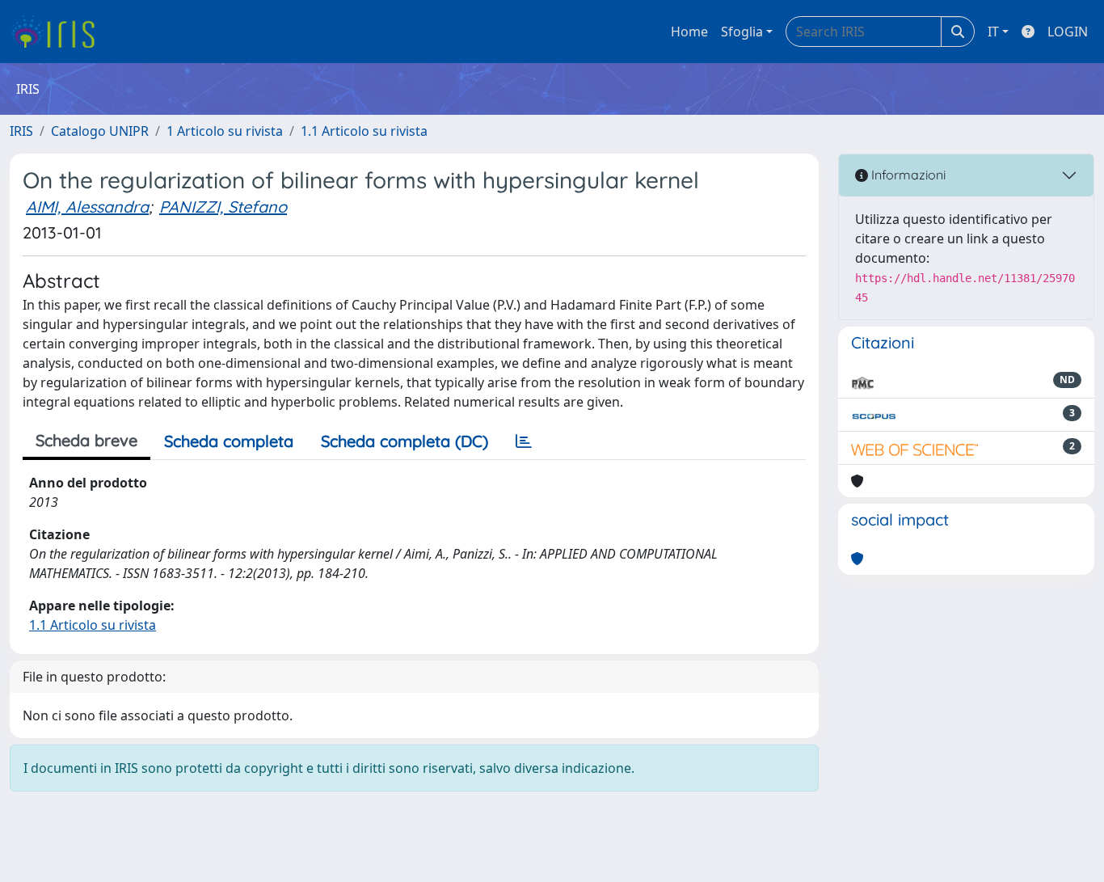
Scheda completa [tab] (228, 441)
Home (689, 31)
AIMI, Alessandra (87, 206)
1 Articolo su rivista (224, 131)
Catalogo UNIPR (100, 131)
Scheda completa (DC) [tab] (404, 441)
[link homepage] (58, 31)
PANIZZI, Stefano (223, 206)
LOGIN (1067, 31)
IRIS (21, 131)
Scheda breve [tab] (86, 440)
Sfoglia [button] (742, 31)
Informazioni (907, 175)
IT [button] (993, 31)
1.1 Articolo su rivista (364, 131)
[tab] (524, 441)
